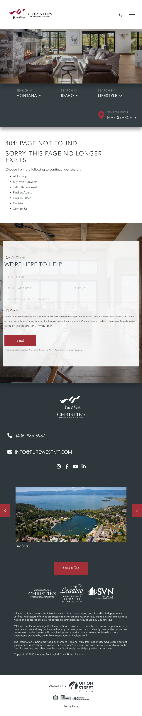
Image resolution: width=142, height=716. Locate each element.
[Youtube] (75, 466)
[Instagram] (58, 466)
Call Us (120, 14)
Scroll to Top (71, 568)
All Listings (20, 176)
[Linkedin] (83, 466)
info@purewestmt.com (43, 452)
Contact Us (20, 209)
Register (18, 203)
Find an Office (22, 198)
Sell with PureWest (25, 187)
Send (20, 341)
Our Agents (71, 519)
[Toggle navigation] (132, 14)
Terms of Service (70, 350)
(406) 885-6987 (30, 436)
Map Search (120, 117)
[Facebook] (67, 466)
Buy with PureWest (25, 182)
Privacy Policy (45, 326)
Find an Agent (22, 192)
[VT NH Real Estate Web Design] (71, 686)
